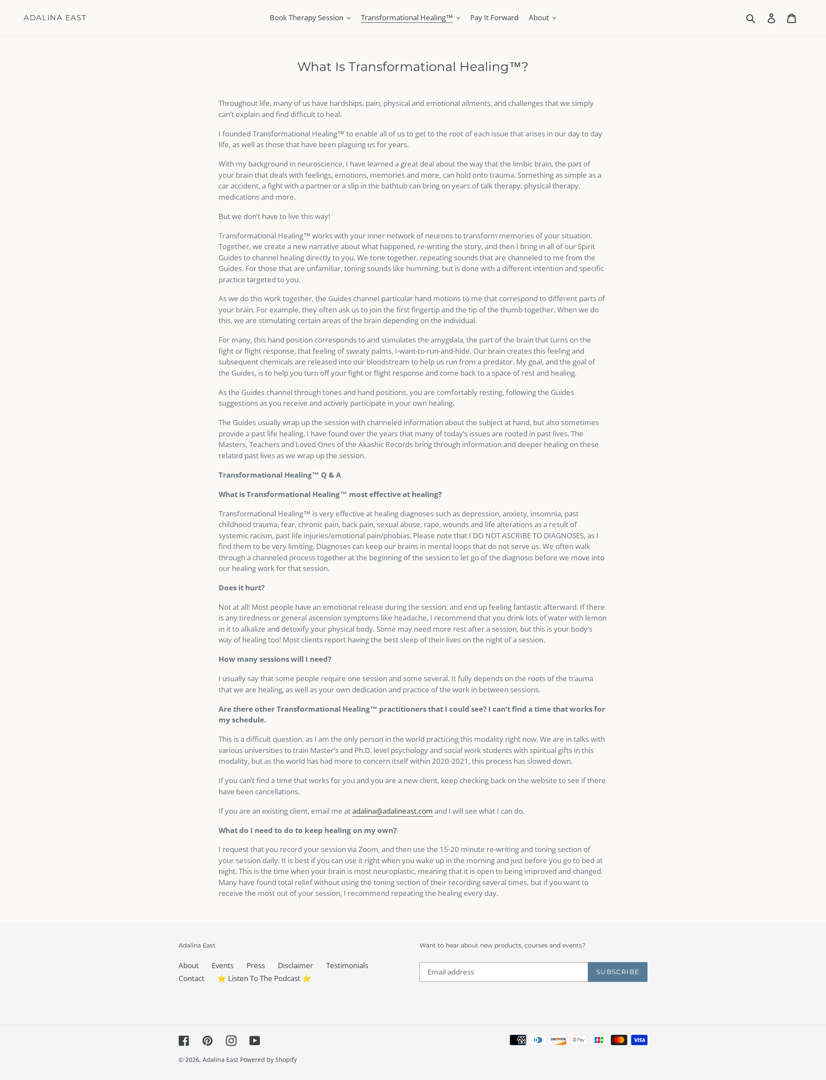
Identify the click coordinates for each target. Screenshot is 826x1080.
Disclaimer (295, 965)
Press (256, 965)
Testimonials (347, 965)
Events (223, 965)
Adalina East (55, 17)
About (189, 965)
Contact (191, 978)
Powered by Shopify (268, 1059)
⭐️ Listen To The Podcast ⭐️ (264, 978)
